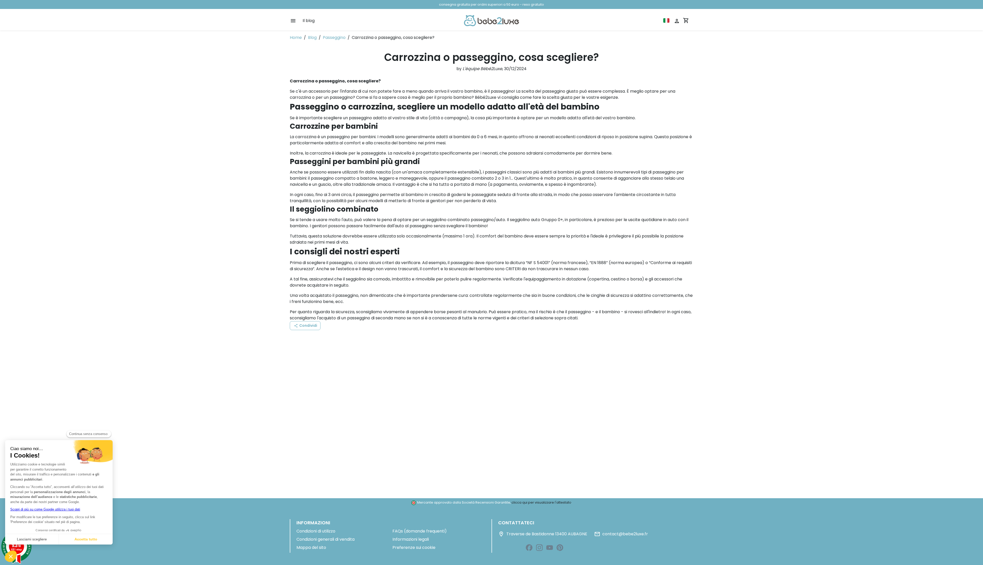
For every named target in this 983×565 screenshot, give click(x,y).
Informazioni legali (410, 539)
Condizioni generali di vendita (325, 539)
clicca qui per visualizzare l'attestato (541, 502)
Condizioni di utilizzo (315, 531)
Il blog (309, 21)
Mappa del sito (311, 547)
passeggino (459, 178)
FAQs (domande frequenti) (419, 531)
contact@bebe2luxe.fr (621, 534)
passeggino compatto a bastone (344, 178)
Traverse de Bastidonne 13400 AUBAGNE (542, 534)
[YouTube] (549, 547)
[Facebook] (529, 547)
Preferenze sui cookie (413, 547)
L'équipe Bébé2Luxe (482, 69)
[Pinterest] (560, 547)
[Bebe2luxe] (491, 20)
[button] (305, 325)
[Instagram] (539, 547)
